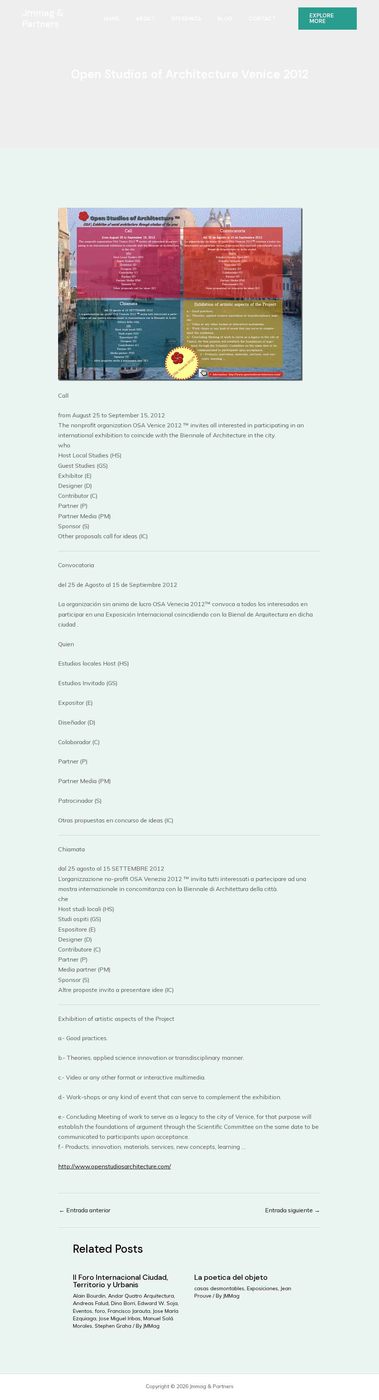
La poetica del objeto (231, 1277)
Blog (225, 18)
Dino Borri (123, 1303)
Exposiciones (262, 1288)
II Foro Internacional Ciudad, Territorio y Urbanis (120, 1280)
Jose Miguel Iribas (120, 1318)
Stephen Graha (113, 1325)
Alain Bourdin (89, 1295)
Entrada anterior (84, 1210)
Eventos (82, 1311)
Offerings (186, 18)
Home (112, 18)
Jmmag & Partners (43, 18)
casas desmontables (219, 1288)
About (145, 18)
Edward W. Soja (158, 1303)
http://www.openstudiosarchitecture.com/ (114, 1166)
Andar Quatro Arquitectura (141, 1295)
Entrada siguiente (292, 1210)
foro (100, 1311)
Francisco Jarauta (129, 1311)
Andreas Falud (90, 1303)
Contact (262, 18)
